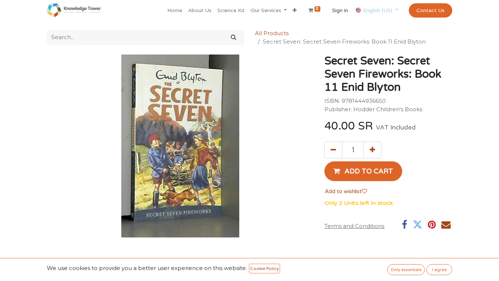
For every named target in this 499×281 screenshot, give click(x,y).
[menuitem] (174, 10)
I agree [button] (439, 269)
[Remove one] (333, 150)
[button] (295, 10)
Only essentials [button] (406, 269)
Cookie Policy (264, 268)
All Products (272, 33)
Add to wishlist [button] (343, 191)
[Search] (233, 37)
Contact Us (430, 10)
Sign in (340, 10)
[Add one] (372, 150)
